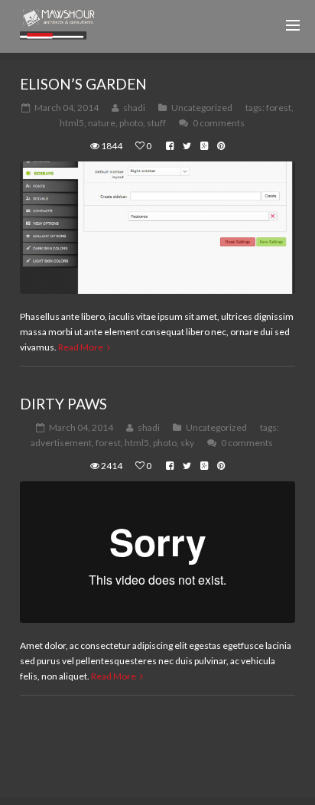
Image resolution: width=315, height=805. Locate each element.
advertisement (61, 442)
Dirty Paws (63, 403)
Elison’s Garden (83, 84)
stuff (156, 123)
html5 (72, 123)
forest (278, 107)
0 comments (219, 123)
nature (101, 123)
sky (187, 442)
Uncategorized (201, 107)
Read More (80, 347)
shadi (134, 107)
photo (131, 123)
